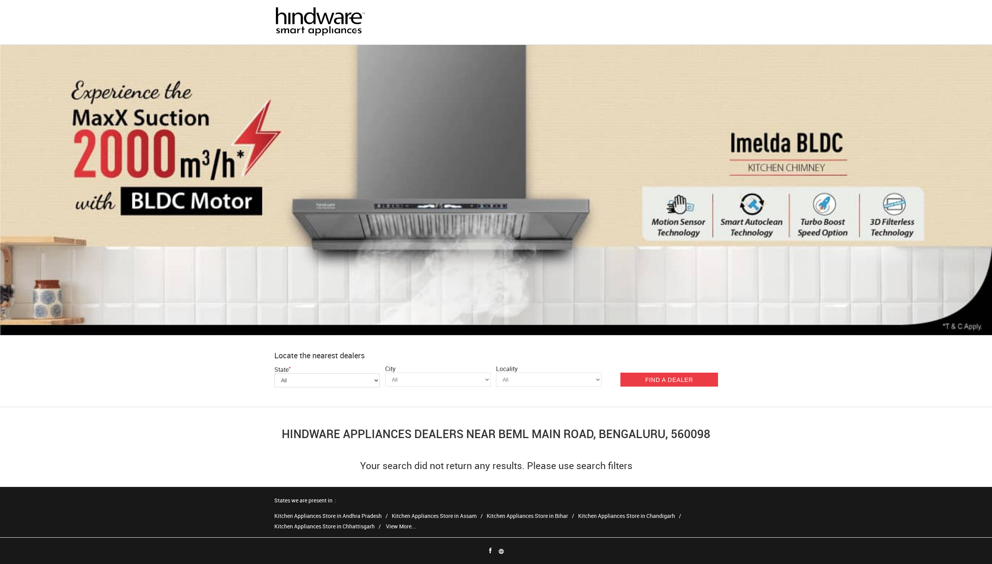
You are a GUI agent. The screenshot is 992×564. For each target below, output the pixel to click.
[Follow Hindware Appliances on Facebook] (490, 550)
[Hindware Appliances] (320, 22)
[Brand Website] (501, 550)
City (390, 369)
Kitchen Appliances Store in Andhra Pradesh (328, 516)
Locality (507, 369)
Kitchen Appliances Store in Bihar (527, 516)
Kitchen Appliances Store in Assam (434, 516)
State (282, 369)
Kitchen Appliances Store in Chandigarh (626, 516)
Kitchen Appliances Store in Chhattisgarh (324, 526)
